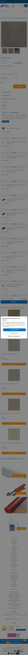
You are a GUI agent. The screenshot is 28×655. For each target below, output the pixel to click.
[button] (14, 336)
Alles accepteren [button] (14, 329)
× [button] (25, 317)
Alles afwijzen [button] (14, 333)
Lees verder (12, 326)
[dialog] (14, 327)
